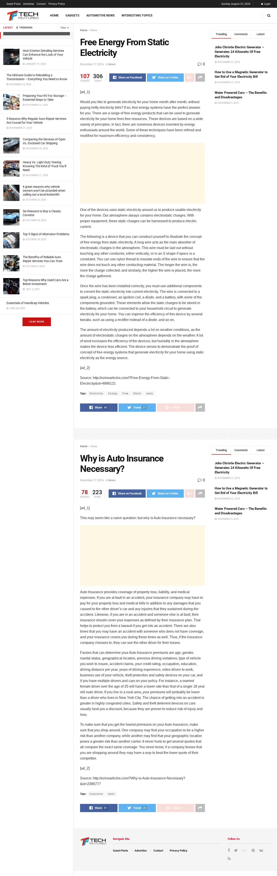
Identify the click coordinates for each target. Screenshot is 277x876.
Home (54, 15)
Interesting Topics (137, 15)
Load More (36, 321)
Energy (113, 393)
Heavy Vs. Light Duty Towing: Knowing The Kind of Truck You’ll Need (44, 166)
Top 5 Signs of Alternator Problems (46, 234)
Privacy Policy (56, 3)
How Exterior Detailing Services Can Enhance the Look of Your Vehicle (43, 54)
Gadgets (72, 15)
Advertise (28, 3)
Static (137, 393)
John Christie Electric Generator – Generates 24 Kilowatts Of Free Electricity (239, 51)
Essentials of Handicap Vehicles (27, 303)
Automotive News (100, 15)
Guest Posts (13, 3)
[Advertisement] (142, 173)
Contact (41, 3)
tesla (149, 393)
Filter (63, 27)
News (94, 30)
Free (125, 393)
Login (267, 3)
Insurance (96, 793)
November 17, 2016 (92, 64)
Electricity (96, 393)
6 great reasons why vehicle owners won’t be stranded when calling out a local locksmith (44, 190)
